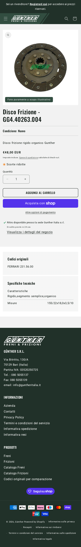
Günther (19, 521)
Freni (7, 456)
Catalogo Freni (14, 467)
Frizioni (9, 461)
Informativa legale (42, 539)
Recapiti (27, 527)
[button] (6, 18)
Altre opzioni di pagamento (40, 212)
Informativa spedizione (20, 429)
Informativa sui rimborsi (49, 527)
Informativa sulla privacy (61, 521)
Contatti (9, 411)
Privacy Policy (14, 417)
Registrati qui (38, 4)
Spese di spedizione (28, 157)
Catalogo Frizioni (16, 473)
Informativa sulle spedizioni (61, 533)
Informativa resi (15, 434)
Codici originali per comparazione (28, 479)
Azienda (9, 405)
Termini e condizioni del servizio (27, 423)
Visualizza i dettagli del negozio (30, 232)
